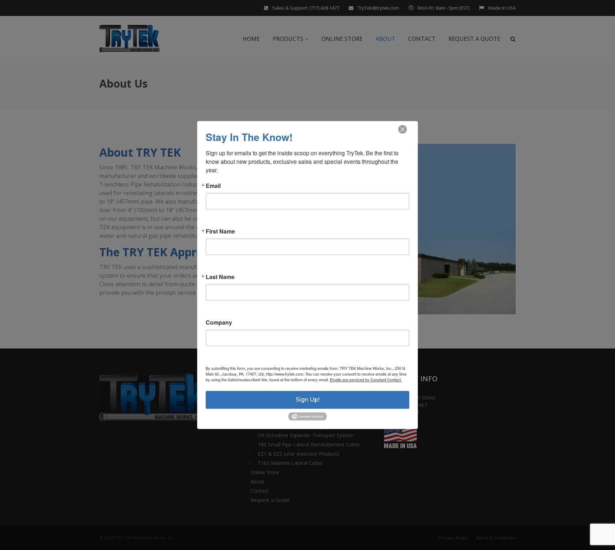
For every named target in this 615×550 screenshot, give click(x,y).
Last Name (220, 277)
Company (219, 322)
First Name (220, 231)
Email (213, 186)
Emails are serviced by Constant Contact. (366, 379)
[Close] (402, 129)
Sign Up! (308, 399)
